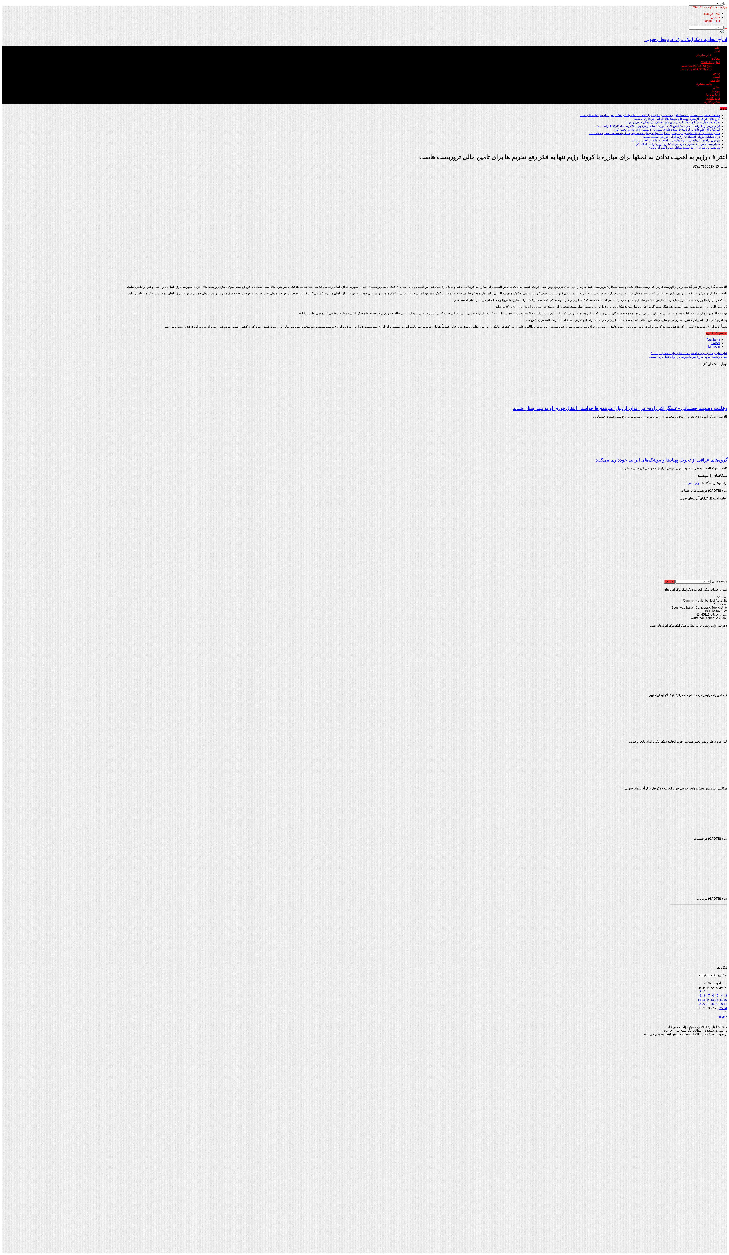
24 (725, 1008)
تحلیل (716, 87)
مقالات (715, 58)
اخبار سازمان (704, 55)
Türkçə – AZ (712, 13)
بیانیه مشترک (704, 83)
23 (699, 1004)
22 (704, 1004)
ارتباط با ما (713, 94)
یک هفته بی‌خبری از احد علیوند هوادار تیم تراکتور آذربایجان (684, 147)
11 (721, 999)
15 (704, 999)
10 (725, 999)
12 (716, 999)
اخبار (717, 51)
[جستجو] (725, 4)
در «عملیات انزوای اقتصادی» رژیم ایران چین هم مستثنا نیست (681, 136)
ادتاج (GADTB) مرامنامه (696, 69)
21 (708, 1004)
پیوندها (716, 91)
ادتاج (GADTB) (710, 62)
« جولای (722, 1016)
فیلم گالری (713, 98)
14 (708, 999)
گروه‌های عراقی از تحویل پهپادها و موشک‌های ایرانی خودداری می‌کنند (677, 118)
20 (712, 1004)
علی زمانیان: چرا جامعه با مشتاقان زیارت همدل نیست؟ (689, 353)
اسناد (716, 76)
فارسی (715, 17)
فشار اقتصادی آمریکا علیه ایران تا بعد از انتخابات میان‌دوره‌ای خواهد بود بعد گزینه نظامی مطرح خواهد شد (654, 133)
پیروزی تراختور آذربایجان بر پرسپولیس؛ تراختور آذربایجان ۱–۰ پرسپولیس (675, 140)
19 (716, 1004)
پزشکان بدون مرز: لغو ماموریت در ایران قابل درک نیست (688, 356)
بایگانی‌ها (722, 975)
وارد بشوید (692, 483)
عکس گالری (712, 101)
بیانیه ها (715, 80)
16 (699, 999)
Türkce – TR (711, 20)
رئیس (716, 73)
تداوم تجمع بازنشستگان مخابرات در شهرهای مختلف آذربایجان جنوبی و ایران (672, 122)
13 (712, 999)
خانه (717, 47)
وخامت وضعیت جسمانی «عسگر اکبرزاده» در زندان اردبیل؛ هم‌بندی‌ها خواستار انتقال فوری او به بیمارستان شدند (650, 115)
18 (721, 1004)
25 (721, 1008)
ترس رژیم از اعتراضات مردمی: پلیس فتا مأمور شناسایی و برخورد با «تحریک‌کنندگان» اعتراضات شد (657, 126)
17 (725, 1004)
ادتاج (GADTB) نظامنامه (696, 65)
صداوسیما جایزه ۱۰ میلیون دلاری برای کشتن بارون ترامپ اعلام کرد (677, 144)
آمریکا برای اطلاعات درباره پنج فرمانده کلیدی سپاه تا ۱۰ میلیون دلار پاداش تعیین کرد (667, 129)
